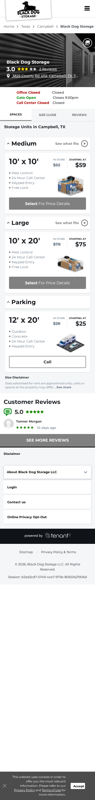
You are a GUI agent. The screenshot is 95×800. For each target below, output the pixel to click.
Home (9, 26)
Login (12, 487)
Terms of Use (51, 790)
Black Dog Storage (28, 62)
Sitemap (26, 552)
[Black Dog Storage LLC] (28, 11)
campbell (46, 26)
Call (47, 362)
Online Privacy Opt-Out (27, 517)
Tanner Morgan (29, 421)
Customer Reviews (32, 401)
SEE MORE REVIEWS (47, 440)
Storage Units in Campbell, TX (34, 127)
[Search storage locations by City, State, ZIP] (76, 8)
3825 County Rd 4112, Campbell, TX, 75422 (45, 76)
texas (26, 26)
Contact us (16, 502)
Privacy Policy (24, 790)
